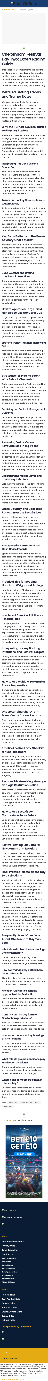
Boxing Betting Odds (12, 1311)
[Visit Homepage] (24, 4)
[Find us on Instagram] (13, 1352)
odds (37, 1102)
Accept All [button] (20, 1379)
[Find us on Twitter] (6, 1352)
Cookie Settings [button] (7, 1379)
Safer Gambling (9, 1250)
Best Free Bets (9, 1258)
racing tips (7, 1106)
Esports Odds (8, 1303)
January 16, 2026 (26, 10)
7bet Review (6, 1262)
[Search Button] (45, 3)
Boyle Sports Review (9, 1272)
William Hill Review (9, 1282)
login (11, 1120)
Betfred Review (7, 1265)
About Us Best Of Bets (13, 1241)
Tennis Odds (8, 1316)
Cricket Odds (8, 1320)
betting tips (13, 1102)
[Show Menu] (3, 3)
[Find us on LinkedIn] (10, 1352)
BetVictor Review (8, 1268)
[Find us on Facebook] (2, 1352)
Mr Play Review (7, 1275)
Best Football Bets (11, 1299)
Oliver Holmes (10, 10)
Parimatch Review (8, 1279)
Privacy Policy (8, 1245)
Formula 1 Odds (9, 1307)
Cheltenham (26, 1102)
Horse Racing (8, 1294)
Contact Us (7, 1254)
